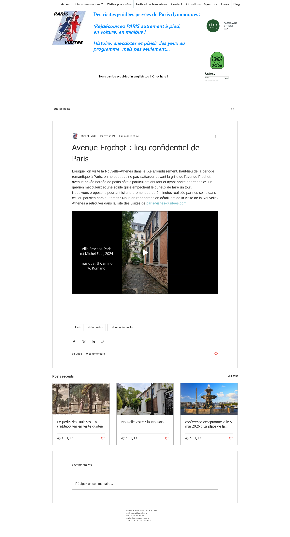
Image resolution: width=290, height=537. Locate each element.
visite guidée (95, 327)
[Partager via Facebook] (74, 341)
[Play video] (145, 252)
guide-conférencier (121, 327)
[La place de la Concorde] (209, 399)
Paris (78, 327)
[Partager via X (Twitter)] (83, 341)
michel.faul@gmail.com (136, 513)
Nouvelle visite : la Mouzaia (142, 422)
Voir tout (232, 375)
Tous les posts (61, 108)
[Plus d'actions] (215, 136)
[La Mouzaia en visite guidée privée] (145, 399)
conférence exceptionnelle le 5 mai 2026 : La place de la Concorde (208, 424)
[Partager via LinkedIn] (93, 341)
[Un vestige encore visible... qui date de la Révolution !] (80, 399)
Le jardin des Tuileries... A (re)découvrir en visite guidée (80, 424)
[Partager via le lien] (103, 341)
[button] (119, 4)
